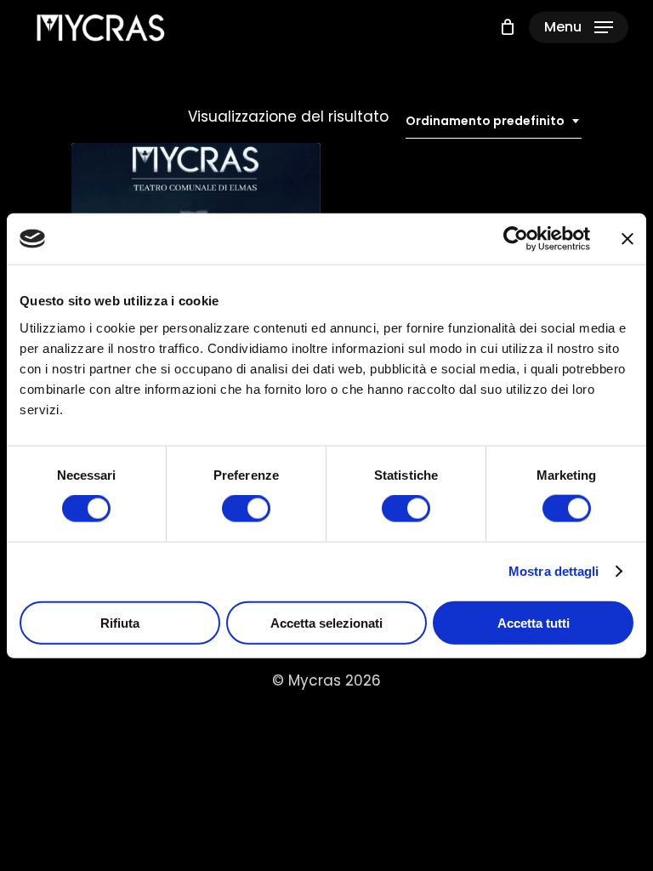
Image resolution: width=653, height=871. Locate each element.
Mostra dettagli (553, 571)
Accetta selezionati (326, 622)
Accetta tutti (533, 622)
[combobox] (494, 121)
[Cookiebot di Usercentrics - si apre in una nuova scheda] (515, 239)
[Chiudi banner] (627, 239)
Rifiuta (119, 622)
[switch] (246, 508)
